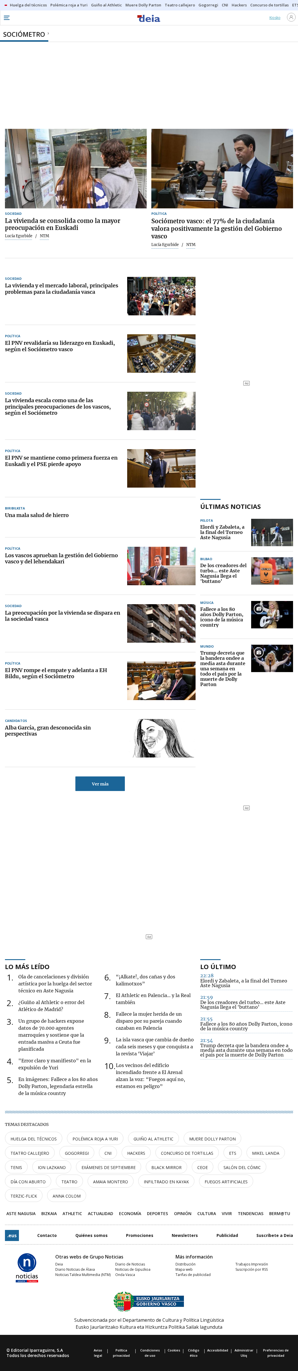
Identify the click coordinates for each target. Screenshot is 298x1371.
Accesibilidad (217, 1350)
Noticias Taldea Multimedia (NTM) (83, 1274)
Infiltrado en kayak (166, 1181)
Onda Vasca (125, 1274)
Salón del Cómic (242, 1167)
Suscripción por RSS (251, 1269)
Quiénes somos (91, 1235)
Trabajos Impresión (251, 1264)
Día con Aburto (28, 1181)
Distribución (185, 1264)
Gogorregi (77, 1153)
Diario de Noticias (130, 1264)
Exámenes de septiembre (108, 1167)
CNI (107, 1153)
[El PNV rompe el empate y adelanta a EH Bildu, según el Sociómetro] (161, 681)
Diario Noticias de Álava (75, 1269)
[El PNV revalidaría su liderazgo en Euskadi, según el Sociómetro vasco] (161, 353)
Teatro (69, 1181)
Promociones (139, 1235)
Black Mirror (166, 1167)
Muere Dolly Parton (212, 1139)
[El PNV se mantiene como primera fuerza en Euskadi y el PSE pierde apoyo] (161, 468)
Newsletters (185, 1235)
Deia (59, 1264)
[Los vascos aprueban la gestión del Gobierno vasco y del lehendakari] (161, 566)
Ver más (100, 784)
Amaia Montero (110, 1181)
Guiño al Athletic (153, 1139)
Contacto (47, 1235)
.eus (12, 1235)
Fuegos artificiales (226, 1181)
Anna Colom (67, 1196)
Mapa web (184, 1269)
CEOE (202, 1167)
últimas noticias (230, 506)
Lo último (218, 966)
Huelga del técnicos (33, 1139)
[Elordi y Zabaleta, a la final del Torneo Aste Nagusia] (272, 532)
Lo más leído (27, 966)
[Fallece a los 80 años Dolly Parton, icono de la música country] (272, 617)
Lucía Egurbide (18, 236)
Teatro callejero (29, 1153)
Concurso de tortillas (187, 1153)
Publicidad (227, 1235)
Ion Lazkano (52, 1167)
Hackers (136, 1153)
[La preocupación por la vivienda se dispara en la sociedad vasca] (161, 623)
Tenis (16, 1167)
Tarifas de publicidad (193, 1274)
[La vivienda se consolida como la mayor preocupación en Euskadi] (76, 169)
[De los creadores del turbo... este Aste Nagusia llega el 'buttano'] (272, 573)
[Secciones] (6, 17)
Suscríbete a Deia (274, 1235)
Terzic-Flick (23, 1196)
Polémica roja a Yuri (95, 1139)
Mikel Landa (265, 1153)
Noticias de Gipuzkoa (132, 1269)
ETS (232, 1153)
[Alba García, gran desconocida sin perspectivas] (161, 738)
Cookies (174, 1350)
